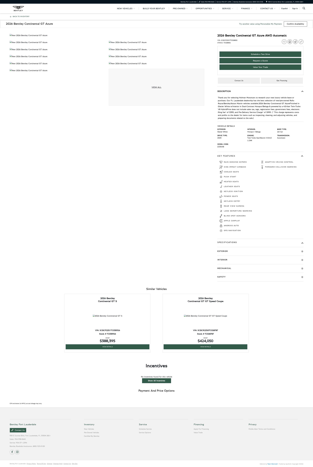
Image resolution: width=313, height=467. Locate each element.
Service (143, 424)
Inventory (89, 424)
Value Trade (198, 433)
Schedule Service (145, 429)
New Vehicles (89, 429)
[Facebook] (12, 452)
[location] (266, 2)
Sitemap (49, 463)
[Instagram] (17, 452)
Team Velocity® (272, 464)
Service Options (145, 433)
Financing (199, 424)
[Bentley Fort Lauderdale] (18, 8)
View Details (107, 346)
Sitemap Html (57, 463)
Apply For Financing (201, 429)
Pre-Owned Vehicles (91, 433)
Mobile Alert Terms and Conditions (262, 429)
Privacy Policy (31, 463)
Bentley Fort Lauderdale (18, 463)
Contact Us (19, 430)
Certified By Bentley (91, 436)
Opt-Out (75, 463)
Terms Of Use (41, 463)
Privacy (253, 424)
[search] (304, 8)
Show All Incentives (156, 381)
